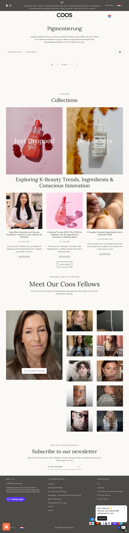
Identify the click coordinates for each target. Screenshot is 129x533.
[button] (115, 52)
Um (98, 484)
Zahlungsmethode (55, 488)
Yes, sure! (102, 518)
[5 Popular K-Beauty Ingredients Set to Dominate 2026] (105, 211)
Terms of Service (104, 495)
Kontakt (51, 484)
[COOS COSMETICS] (64, 16)
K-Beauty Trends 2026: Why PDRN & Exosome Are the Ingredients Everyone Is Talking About (64, 234)
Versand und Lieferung (57, 491)
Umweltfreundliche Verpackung (110, 491)
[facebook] (7, 5)
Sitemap (100, 488)
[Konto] (116, 16)
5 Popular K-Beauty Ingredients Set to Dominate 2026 (105, 233)
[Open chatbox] (123, 527)
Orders (50, 510)
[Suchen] (12, 16)
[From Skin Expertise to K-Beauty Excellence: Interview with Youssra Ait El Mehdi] (24, 211)
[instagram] (10, 5)
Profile (50, 506)
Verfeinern (31, 52)
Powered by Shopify (64, 527)
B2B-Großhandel (54, 499)
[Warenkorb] (121, 16)
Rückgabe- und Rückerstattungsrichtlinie (64, 495)
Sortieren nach (15, 52)
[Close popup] (124, 507)
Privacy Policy (102, 499)
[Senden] (79, 467)
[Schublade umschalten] (7, 16)
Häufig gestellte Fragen (57, 503)
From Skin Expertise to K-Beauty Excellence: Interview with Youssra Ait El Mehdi (24, 234)
